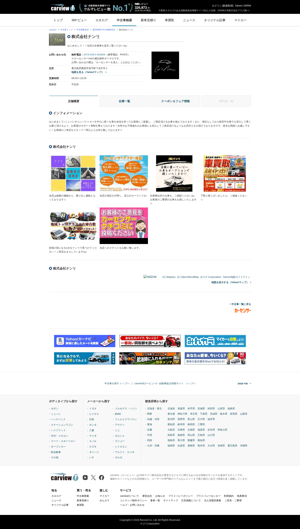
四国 (149, 440)
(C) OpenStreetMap (188, 277)
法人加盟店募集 (212, 500)
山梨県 (243, 413)
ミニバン (56, 414)
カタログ (102, 20)
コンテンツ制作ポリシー (133, 500)
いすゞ (93, 457)
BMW (118, 414)
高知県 (201, 440)
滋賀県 (201, 429)
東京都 (171, 413)
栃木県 (223, 413)
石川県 (201, 419)
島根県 (181, 435)
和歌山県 (222, 429)
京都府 (191, 429)
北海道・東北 (154, 408)
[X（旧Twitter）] (93, 477)
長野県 (181, 419)
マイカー (240, 20)
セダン (54, 408)
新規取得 (228, 5)
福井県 (211, 419)
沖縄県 (243, 445)
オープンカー (58, 446)
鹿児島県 (232, 445)
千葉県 (203, 413)
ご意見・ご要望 (233, 500)
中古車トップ (66, 30)
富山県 (191, 419)
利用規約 (229, 496)
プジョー (120, 441)
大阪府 (171, 429)
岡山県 (191, 435)
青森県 (181, 408)
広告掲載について (191, 500)
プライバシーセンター (208, 496)
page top (243, 383)
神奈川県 (182, 413)
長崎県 (191, 445)
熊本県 (201, 445)
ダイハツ (94, 452)
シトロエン (121, 446)
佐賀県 (181, 445)
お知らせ (160, 496)
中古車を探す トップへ (117, 383)
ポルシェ (120, 435)
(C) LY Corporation (210, 277)
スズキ (93, 446)
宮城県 (201, 408)
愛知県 (171, 424)
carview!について (129, 496)
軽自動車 (56, 452)
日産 (91, 419)
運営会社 (147, 496)
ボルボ (118, 457)
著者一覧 (155, 500)
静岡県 (191, 424)
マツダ (93, 435)
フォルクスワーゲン (126, 419)
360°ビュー (79, 20)
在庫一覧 (124, 101)
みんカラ (104, 500)
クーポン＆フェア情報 (175, 101)
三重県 (201, 424)
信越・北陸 (153, 419)
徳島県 (171, 440)
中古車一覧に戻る (241, 304)
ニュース (189, 20)
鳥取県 (171, 435)
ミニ (117, 430)
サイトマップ (170, 500)
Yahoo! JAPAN (243, 5)
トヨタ (93, 408)
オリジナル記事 (215, 20)
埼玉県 (193, 413)
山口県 (211, 435)
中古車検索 (124, 20)
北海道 (171, 408)
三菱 (91, 430)
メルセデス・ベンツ (126, 408)
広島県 (201, 435)
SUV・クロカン (59, 435)
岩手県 (191, 408)
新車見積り (148, 20)
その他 (54, 457)
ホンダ (93, 424)
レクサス (94, 414)
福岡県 (171, 445)
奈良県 (211, 429)
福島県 (231, 408)
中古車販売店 (83, 30)
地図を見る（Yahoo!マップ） (87, 72)
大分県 (211, 445)
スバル (93, 441)
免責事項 (242, 496)
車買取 (169, 20)
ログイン (217, 5)
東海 (149, 424)
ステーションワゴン (62, 424)
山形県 (221, 408)
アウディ (120, 424)
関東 (149, 413)
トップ (58, 20)
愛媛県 (191, 440)
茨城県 (213, 413)
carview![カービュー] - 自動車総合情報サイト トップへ (165, 383)
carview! (53, 30)
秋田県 (211, 408)
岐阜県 (181, 424)
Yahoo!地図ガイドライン (236, 277)
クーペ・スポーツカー (63, 441)
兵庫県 (181, 429)
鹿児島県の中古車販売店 (104, 30)
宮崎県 (221, 445)
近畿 (149, 429)
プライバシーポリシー (180, 496)
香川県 (181, 440)
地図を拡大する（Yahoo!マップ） (230, 282)
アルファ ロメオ (124, 452)
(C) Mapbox (169, 277)
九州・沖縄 (153, 445)
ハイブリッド (58, 430)
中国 (149, 435)
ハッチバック (58, 419)
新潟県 (171, 419)
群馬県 (233, 413)
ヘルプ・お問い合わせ (132, 505)
